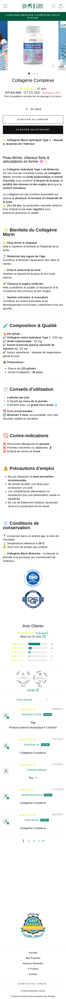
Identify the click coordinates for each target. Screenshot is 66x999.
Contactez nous (32, 984)
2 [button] (28, 841)
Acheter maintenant (33, 129)
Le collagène (11, 194)
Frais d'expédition (13, 96)
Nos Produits (33, 958)
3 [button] (34, 841)
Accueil (33, 952)
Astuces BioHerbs (33, 963)
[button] (28, 88)
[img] (27, 709)
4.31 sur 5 (42, 632)
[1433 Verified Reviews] (33, 938)
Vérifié (31, 690)
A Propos (33, 968)
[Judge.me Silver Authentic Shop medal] (23, 678)
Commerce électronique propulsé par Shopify (33, 996)
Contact (33, 974)
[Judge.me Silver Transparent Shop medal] (40, 678)
